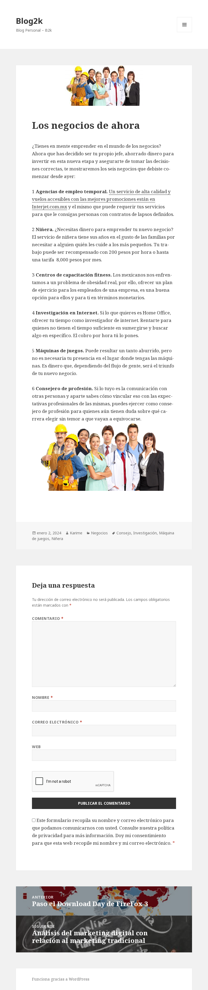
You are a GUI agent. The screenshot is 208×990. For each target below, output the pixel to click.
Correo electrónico (57, 722)
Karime (76, 532)
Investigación (145, 532)
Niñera (57, 538)
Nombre (42, 697)
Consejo (123, 532)
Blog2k (29, 20)
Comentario (48, 618)
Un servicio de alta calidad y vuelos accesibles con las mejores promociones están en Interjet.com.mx (101, 199)
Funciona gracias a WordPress (60, 979)
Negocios (99, 532)
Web (36, 746)
